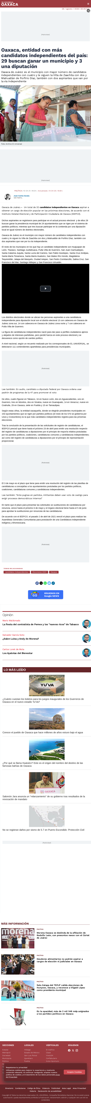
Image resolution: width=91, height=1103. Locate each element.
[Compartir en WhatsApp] (45, 583)
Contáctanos (20, 1088)
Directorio (9, 1088)
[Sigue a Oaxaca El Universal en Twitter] (74, 1050)
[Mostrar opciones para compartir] (88, 10)
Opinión (7, 615)
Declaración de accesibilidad (49, 1091)
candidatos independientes (16, 572)
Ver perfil (18, 198)
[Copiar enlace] (53, 583)
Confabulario (51, 1058)
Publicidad (55, 1088)
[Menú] (88, 4)
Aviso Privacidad (79, 1088)
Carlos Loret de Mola (13, 649)
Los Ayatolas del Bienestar (17, 653)
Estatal (5, 1050)
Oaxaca (54, 572)
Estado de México (31, 1053)
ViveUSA (49, 1055)
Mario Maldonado (11, 620)
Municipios (6, 1058)
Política (18, 191)
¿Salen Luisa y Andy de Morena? (20, 638)
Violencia (46, 1088)
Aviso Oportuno (52, 1061)
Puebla (27, 1061)
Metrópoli (6, 1053)
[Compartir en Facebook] (37, 583)
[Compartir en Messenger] (49, 583)
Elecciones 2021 (39, 572)
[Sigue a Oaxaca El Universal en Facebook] (70, 1050)
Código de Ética (33, 1088)
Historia (33, 1091)
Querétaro (28, 1058)
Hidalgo (27, 1050)
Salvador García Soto (13, 635)
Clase (48, 1053)
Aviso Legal (66, 1088)
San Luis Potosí (30, 1055)
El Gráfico (50, 1050)
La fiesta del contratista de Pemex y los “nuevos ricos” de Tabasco (40, 624)
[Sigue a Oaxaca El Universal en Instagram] (77, 1050)
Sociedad (6, 1055)
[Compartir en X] (41, 583)
